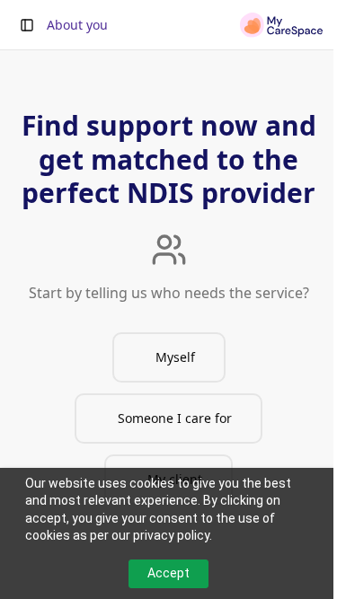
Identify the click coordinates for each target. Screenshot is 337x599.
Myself (175, 357)
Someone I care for (175, 418)
